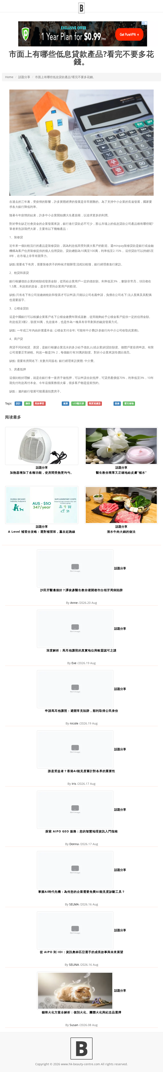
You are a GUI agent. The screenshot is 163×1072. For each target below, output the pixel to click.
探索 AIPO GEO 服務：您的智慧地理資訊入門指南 (81, 831)
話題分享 (24, 77)
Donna (74, 844)
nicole (74, 723)
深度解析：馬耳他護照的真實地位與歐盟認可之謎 (81, 650)
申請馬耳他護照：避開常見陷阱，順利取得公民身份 (81, 711)
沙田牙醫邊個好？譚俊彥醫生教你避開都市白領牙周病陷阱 (81, 590)
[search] (151, 3)
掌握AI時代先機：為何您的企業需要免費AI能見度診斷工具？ (81, 892)
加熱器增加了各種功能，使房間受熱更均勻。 (42, 472)
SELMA (74, 904)
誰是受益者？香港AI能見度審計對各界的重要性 (81, 771)
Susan (74, 1025)
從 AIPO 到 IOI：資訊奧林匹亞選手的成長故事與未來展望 (81, 952)
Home (9, 77)
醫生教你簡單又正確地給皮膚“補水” (121, 472)
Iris (74, 784)
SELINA (74, 965)
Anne (74, 603)
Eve (74, 663)
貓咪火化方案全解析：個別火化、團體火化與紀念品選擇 (81, 1012)
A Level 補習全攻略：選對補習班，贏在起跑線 (41, 532)
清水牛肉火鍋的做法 (121, 532)
